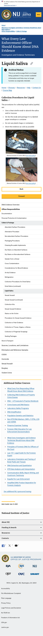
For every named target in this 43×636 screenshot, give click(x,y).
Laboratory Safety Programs (18, 408)
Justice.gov (5, 627)
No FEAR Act (5, 613)
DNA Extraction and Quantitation (19, 465)
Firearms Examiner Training (17, 425)
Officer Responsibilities (8, 31)
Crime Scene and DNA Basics (18, 405)
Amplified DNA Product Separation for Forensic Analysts (21, 484)
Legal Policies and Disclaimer (11, 608)
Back (21, 189)
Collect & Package (21, 31)
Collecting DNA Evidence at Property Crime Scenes (21, 396)
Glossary (11, 88)
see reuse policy (30, 155)
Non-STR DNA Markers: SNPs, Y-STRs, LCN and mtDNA (23, 420)
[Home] (22, 14)
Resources (21, 88)
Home (3, 25)
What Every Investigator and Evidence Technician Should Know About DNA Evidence (21, 28)
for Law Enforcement (18, 479)
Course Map (7, 90)
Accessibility (5, 588)
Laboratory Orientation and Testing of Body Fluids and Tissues (21, 460)
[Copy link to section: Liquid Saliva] (31, 63)
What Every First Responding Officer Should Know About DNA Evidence (20, 389)
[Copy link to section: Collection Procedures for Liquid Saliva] (9, 100)
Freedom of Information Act (10, 618)
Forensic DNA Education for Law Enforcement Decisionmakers (19, 430)
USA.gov (4, 622)
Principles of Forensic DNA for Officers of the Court (22, 448)
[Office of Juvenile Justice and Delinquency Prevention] (8, 575)
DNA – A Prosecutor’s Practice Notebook (22, 401)
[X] (10, 546)
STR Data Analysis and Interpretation (21, 469)
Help (28, 88)
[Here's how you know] (21, 3)
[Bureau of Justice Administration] (8, 567)
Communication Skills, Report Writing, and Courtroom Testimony (23, 474)
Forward (21, 196)
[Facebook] (4, 546)
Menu (38, 14)
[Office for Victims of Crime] (21, 575)
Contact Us (36, 88)
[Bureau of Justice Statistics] (21, 569)
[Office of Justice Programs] (6, 15)
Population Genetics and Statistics (20, 416)
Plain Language (6, 598)
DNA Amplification (14, 412)
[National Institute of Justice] (35, 567)
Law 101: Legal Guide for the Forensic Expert (21, 454)
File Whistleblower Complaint (11, 593)
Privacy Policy (5, 603)
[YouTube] (17, 546)
